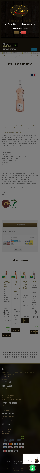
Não (24, 32)
